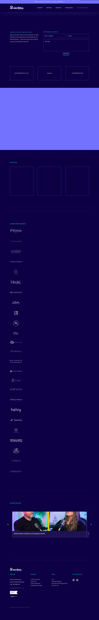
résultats (58, 7)
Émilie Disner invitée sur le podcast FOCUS (29, 534)
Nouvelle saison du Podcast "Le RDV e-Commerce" (48, 1)
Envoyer (66, 53)
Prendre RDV (49, 142)
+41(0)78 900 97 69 (77, 73)
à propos (39, 7)
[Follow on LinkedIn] (77, 580)
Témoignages (69, 7)
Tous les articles (81, 546)
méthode (49, 7)
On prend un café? (82, 7)
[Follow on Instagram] (73, 580)
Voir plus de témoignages (20, 190)
